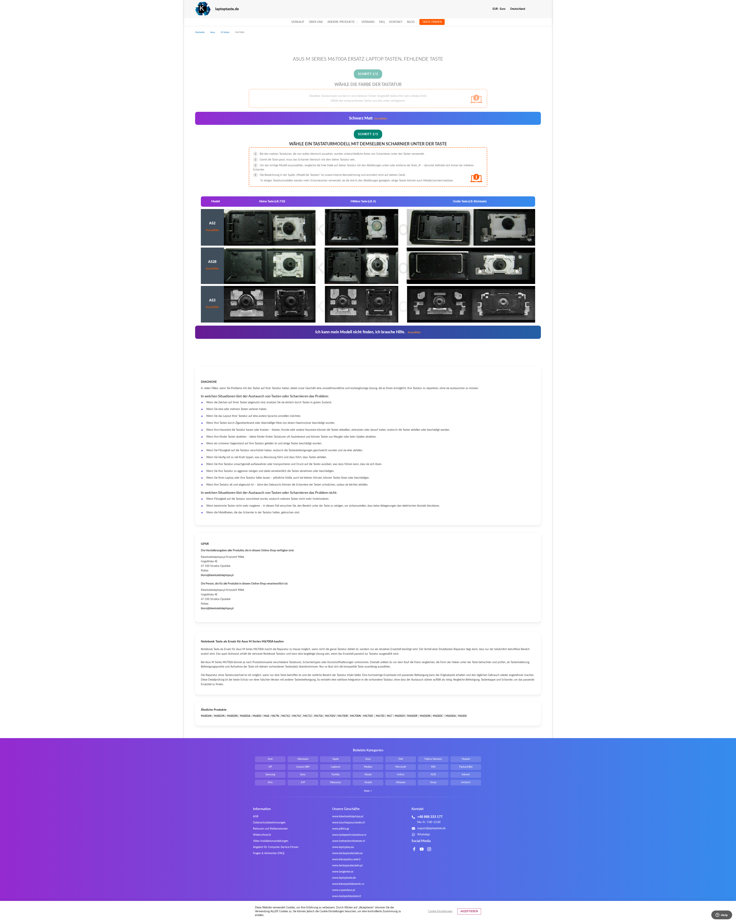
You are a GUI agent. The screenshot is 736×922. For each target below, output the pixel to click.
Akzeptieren (469, 911)
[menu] (368, 22)
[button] (500, 9)
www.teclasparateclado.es (347, 853)
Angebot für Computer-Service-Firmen (275, 847)
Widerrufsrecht (262, 835)
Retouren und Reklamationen (270, 828)
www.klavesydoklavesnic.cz (348, 884)
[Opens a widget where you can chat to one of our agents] (721, 915)
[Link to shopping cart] (530, 9)
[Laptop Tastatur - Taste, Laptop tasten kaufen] (202, 9)
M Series (225, 32)
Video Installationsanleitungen (270, 841)
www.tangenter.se (342, 871)
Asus (213, 32)
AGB (255, 816)
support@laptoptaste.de (431, 828)
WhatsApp (423, 834)
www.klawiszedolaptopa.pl (347, 816)
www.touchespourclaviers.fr (348, 822)
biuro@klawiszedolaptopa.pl (217, 575)
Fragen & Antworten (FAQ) (268, 853)
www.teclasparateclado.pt (347, 865)
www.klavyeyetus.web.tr (346, 859)
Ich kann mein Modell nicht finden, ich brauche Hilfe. (368, 332)
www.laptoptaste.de (344, 878)
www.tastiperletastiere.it (346, 896)
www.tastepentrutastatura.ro (349, 835)
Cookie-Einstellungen (440, 911)
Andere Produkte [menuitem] (341, 22)
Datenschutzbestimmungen (269, 822)
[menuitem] (297, 22)
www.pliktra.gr (340, 828)
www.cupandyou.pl (343, 890)
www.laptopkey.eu (343, 847)
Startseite (200, 32)
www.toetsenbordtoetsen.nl (348, 841)
